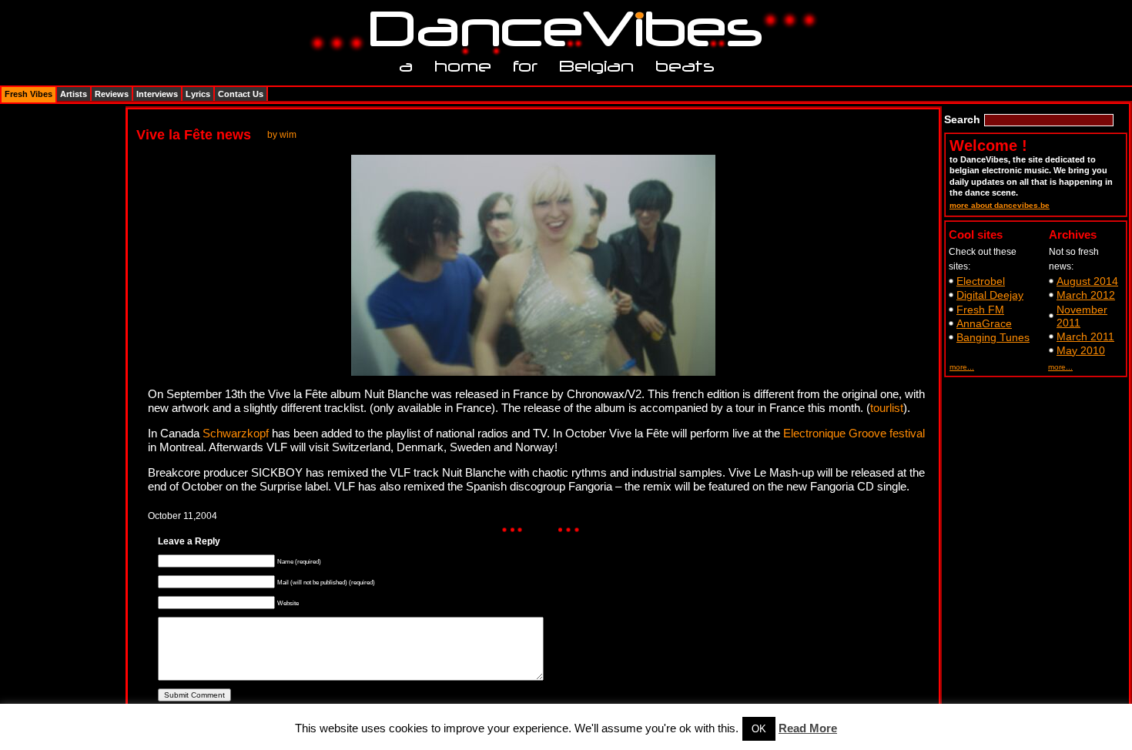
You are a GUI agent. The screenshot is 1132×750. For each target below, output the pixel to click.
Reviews (112, 94)
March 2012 (1086, 295)
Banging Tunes (993, 337)
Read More (808, 728)
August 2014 (1087, 281)
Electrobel (980, 281)
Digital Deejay (989, 295)
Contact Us (240, 94)
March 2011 (1085, 336)
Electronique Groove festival (854, 433)
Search (962, 119)
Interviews (157, 94)
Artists (73, 94)
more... (961, 367)
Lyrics (198, 94)
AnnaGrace (984, 323)
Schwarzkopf (236, 433)
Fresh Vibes (28, 94)
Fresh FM (980, 309)
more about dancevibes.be (999, 205)
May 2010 (1081, 350)
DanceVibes (560, 29)
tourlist (886, 407)
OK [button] (759, 729)
